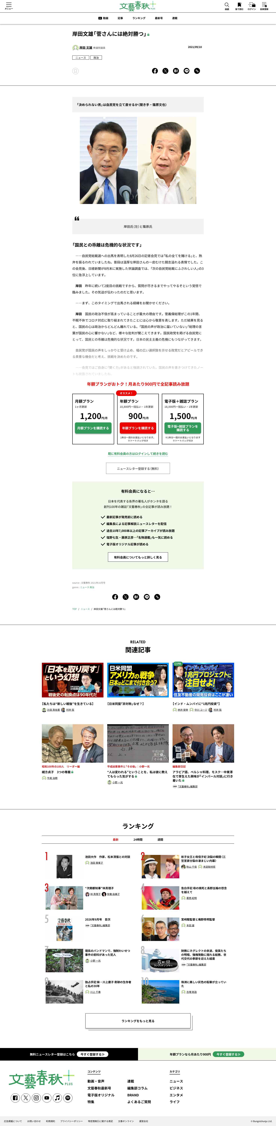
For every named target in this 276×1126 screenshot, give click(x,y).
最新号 (159, 17)
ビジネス (176, 1088)
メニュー (9, 8)
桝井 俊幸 (183, 709)
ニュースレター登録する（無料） (138, 468)
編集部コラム (137, 1088)
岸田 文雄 (85, 47)
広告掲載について (13, 1121)
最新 (115, 839)
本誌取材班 (209, 866)
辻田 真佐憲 (53, 709)
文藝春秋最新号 (99, 1088)
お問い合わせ (34, 1121)
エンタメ (176, 1095)
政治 (96, 57)
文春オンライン (126, 1121)
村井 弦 (70, 709)
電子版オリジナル (101, 1095)
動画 (105, 17)
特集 (90, 1102)
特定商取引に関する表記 (100, 1121)
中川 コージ (201, 709)
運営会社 (143, 1121)
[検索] (227, 5)
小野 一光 (117, 782)
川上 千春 (95, 992)
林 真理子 (95, 894)
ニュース (80, 57)
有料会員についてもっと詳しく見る (138, 557)
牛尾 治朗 (52, 778)
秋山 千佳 (191, 866)
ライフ (175, 1102)
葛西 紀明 (191, 898)
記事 (120, 17)
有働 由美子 (113, 894)
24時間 (138, 839)
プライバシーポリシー (71, 1121)
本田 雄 (190, 925)
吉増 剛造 (191, 992)
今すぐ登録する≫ (93, 1054)
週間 (160, 839)
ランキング (139, 17)
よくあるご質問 (139, 1102)
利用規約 (50, 1121)
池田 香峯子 (96, 862)
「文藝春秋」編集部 (188, 786)
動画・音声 (95, 1081)
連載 (174, 17)
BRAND (133, 1095)
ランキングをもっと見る (138, 1021)
